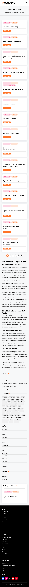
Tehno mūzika (4, 524)
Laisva (9, 410)
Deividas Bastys (21, 401)
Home (6, 12)
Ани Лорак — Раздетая (9, 118)
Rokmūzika (4, 517)
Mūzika (9, 12)
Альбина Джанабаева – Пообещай (13, 72)
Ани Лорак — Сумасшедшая (11, 133)
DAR (9, 401)
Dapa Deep (4, 401)
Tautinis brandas (5, 419)
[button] (21, 255)
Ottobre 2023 (5, 450)
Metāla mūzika (5, 526)
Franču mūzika (5, 543)
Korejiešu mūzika (5, 545)
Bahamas (12, 399)
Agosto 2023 (4, 455)
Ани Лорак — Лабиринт (10, 104)
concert (22, 399)
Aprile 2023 (4, 458)
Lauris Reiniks (14, 410)
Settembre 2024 (5, 439)
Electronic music (5, 515)
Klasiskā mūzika (5, 528)
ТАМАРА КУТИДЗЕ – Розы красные (13, 195)
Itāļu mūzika (4, 549)
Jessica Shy (4, 408)
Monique (11, 415)
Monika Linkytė (5, 415)
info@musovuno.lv (6, 568)
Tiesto (11, 419)
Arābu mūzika (4, 553)
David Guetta (14, 401)
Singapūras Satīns (19, 417)
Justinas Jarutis (20, 408)
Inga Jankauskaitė (13, 406)
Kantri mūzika (4, 530)
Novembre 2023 (5, 447)
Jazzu (19, 406)
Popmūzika (14, 22)
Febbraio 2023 (5, 463)
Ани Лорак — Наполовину (10, 27)
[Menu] (26, 2)
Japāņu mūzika (5, 547)
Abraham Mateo (12, 397)
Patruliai (23, 415)
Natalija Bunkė (17, 415)
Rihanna (12, 417)
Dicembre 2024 (5, 431)
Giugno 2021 (4, 466)
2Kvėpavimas (5, 397)
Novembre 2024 (5, 434)
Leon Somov (21, 410)
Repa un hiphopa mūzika (9, 85)
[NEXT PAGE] (21, 255)
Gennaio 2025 (5, 429)
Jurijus (14, 408)
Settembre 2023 (5, 453)
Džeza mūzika (5, 522)
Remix (8, 417)
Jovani (10, 408)
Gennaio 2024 (5, 442)
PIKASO (4, 417)
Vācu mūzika (4, 551)
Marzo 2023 (4, 461)
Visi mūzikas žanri (5, 511)
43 (18, 255)
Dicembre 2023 (5, 445)
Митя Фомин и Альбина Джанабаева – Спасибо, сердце (14, 383)
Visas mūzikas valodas (6, 537)
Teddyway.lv (4, 476)
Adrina (18, 397)
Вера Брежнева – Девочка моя (12, 41)
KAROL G (4, 410)
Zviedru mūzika (5, 555)
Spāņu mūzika (5, 541)
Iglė (7, 406)
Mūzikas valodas (15, 12)
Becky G (17, 399)
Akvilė (4, 399)
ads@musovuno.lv (5, 570)
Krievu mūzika (7, 22)
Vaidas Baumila (17, 419)
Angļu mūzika (4, 539)
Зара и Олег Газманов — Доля (12, 181)
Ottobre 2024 (5, 437)
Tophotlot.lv (4, 479)
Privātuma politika (20, 584)
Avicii (8, 399)
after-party (22, 397)
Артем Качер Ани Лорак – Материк (13, 89)
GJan (3, 406)
